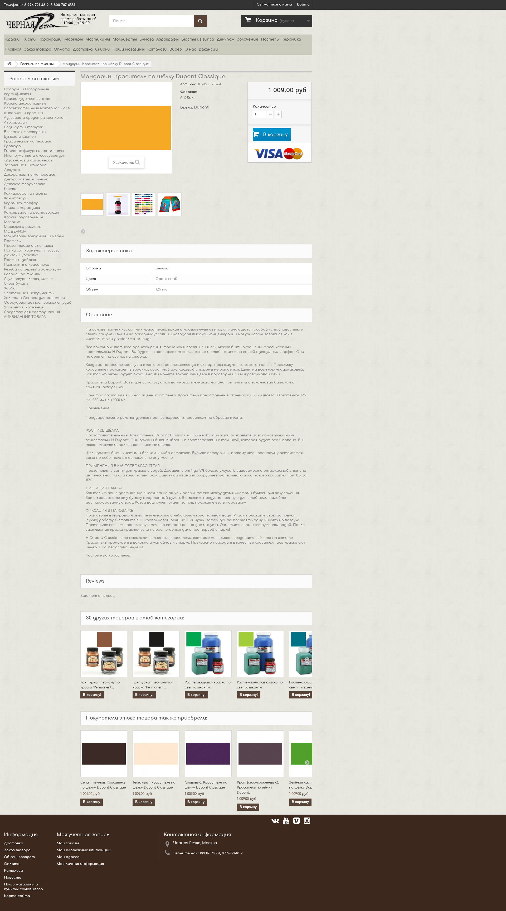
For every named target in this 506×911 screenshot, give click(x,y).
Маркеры (73, 39)
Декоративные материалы (30, 174)
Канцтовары (16, 198)
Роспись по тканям (22, 274)
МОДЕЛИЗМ (15, 231)
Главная (13, 49)
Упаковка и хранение (23, 307)
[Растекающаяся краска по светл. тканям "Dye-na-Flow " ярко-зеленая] (208, 653)
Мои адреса (68, 857)
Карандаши (50, 39)
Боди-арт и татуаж (23, 127)
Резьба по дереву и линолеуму (32, 269)
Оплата (62, 49)
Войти (303, 4)
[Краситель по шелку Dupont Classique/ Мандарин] (92, 204)
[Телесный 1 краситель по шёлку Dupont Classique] (156, 753)
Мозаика (12, 222)
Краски (12, 39)
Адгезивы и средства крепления (35, 118)
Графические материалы (28, 141)
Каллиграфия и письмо (25, 193)
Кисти (29, 39)
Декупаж (225, 39)
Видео (175, 49)
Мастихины (97, 39)
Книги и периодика (22, 208)
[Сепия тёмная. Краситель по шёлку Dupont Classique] (103, 753)
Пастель (270, 39)
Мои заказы (68, 843)
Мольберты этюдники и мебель (34, 236)
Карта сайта (17, 896)
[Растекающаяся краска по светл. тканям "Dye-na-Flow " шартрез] (260, 653)
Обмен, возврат (19, 857)
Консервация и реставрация (31, 212)
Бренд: (187, 107)
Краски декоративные (25, 103)
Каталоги (157, 49)
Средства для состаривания (32, 312)
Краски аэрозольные (23, 217)
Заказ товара (37, 49)
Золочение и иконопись (26, 165)
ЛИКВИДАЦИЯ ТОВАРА (25, 317)
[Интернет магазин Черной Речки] (52, 22)
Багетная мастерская (25, 132)
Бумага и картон (20, 137)
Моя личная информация (80, 864)
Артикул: (188, 84)
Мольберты (125, 39)
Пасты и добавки (20, 260)
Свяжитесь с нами (274, 4)
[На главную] (9, 64)
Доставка (83, 49)
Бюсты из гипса (197, 39)
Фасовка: (189, 92)
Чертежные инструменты (29, 293)
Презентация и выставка (28, 246)
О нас (190, 49)
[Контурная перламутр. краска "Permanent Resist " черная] (156, 653)
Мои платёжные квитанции (84, 850)
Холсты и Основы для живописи (34, 298)
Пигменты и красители (26, 265)
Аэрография (15, 122)
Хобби (10, 288)
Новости (12, 877)
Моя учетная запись (83, 834)
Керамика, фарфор (21, 203)
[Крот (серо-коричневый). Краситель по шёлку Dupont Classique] (260, 753)
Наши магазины (129, 49)
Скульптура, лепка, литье (28, 279)
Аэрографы (167, 39)
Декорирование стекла (26, 179)
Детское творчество (24, 184)
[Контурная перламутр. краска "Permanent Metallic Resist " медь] (103, 653)
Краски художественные (27, 99)
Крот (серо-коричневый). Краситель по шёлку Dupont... (258, 787)
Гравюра (12, 146)
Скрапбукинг (16, 283)
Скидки (102, 49)
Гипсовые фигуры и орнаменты (34, 151)
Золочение (247, 39)
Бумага (146, 39)
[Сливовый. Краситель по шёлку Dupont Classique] (208, 753)
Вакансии (208, 49)
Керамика (291, 39)
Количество (264, 107)
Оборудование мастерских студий (37, 302)
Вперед (83, 231)
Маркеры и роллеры (22, 227)
